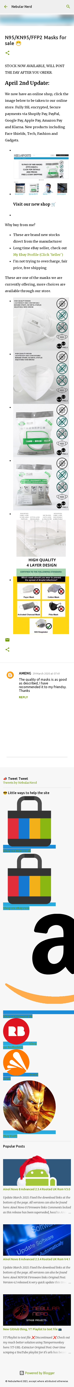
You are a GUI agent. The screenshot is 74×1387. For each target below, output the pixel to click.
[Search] (68, 7)
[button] (7, 53)
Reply (23, 697)
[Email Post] (7, 641)
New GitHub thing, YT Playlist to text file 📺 (32, 1329)
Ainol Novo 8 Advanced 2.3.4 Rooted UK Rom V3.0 (36, 1189)
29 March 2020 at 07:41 (46, 673)
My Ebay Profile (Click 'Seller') (38, 255)
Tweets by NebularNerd (20, 783)
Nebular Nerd (22, 6)
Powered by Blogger (39, 1373)
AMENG (25, 673)
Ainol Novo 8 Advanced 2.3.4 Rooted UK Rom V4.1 (36, 1259)
